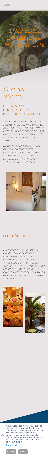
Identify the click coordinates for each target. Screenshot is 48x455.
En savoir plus (12, 445)
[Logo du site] (6, 5)
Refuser (23, 452)
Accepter (11, 452)
